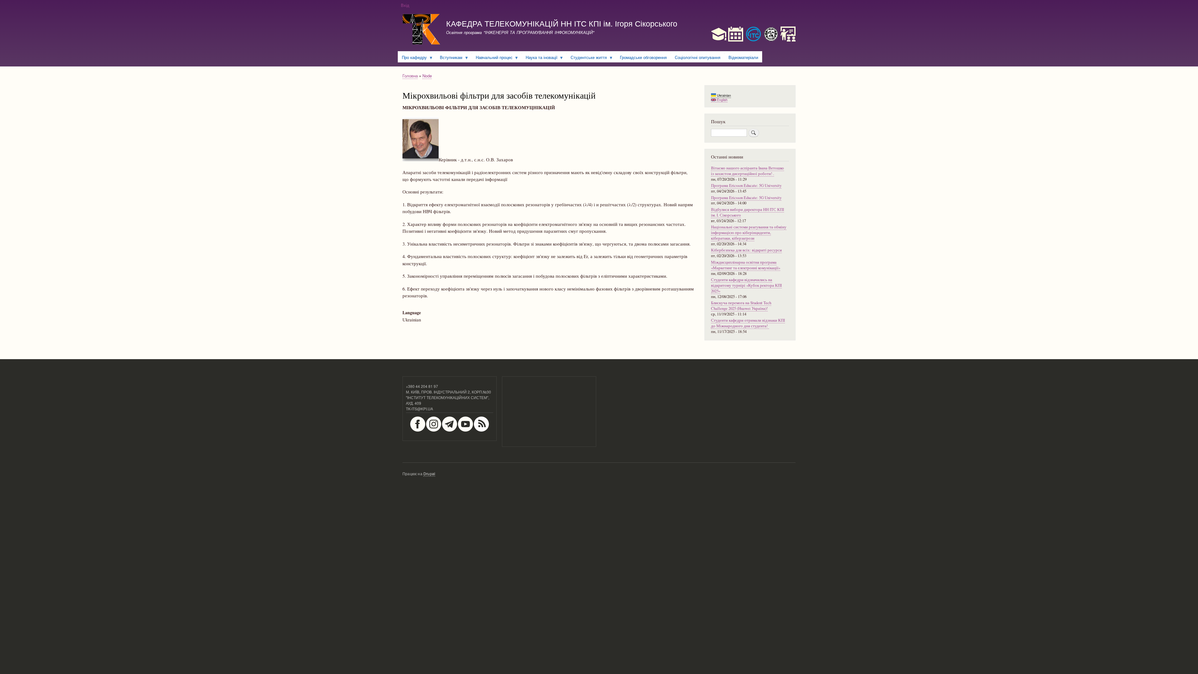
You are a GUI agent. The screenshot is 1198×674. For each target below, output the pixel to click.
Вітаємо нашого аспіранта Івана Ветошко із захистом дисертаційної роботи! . (747, 170)
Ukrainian (723, 95)
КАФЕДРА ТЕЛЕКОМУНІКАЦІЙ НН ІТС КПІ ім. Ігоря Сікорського (561, 23)
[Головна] (421, 30)
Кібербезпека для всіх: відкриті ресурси (746, 250)
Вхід (405, 5)
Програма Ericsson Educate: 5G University (746, 185)
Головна (410, 76)
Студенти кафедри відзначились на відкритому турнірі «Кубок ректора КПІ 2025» (746, 285)
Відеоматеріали (743, 57)
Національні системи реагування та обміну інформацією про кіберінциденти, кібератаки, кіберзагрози (748, 232)
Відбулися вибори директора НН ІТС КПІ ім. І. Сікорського (747, 212)
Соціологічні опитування (697, 57)
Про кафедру (412, 58)
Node (427, 76)
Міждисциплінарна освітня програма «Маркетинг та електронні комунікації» (745, 265)
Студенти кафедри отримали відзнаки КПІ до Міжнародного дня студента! (748, 323)
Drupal (429, 473)
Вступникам (449, 58)
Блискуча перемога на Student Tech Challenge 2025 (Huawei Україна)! (741, 305)
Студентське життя (587, 58)
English (722, 99)
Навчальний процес (492, 58)
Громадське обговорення (643, 57)
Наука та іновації (540, 58)
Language (411, 313)
